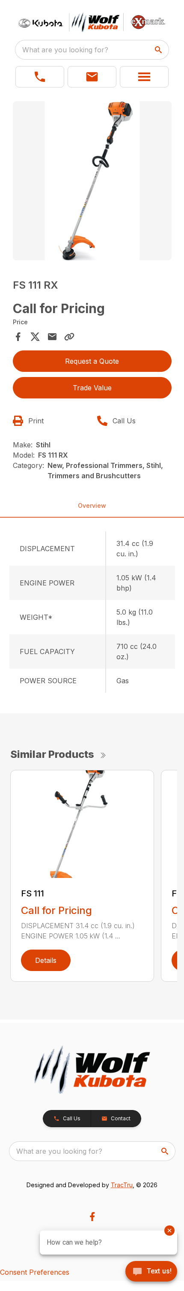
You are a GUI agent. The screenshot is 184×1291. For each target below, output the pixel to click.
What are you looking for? (65, 49)
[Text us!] (151, 1272)
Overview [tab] (92, 505)
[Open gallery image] (92, 180)
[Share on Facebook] (18, 337)
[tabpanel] (92, 182)
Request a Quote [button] (92, 361)
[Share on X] (35, 337)
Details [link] (45, 960)
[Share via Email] (52, 337)
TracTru (122, 1184)
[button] (39, 76)
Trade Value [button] (92, 387)
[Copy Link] (69, 337)
